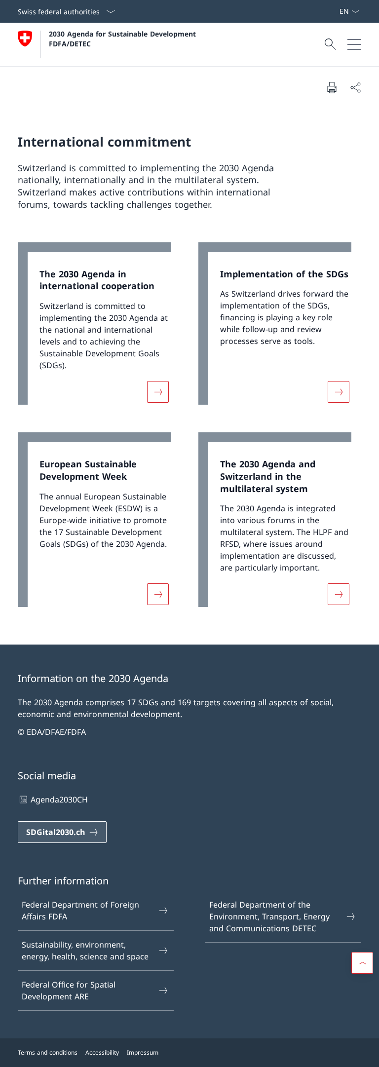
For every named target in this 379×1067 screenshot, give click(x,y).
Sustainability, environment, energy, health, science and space (85, 950)
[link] (99, 328)
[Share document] (355, 87)
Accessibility (102, 1052)
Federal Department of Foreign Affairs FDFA (80, 910)
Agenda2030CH (59, 799)
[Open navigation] (354, 44)
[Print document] (331, 87)
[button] (362, 963)
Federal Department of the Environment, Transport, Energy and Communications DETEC (269, 916)
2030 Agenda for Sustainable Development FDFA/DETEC (123, 38)
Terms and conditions (47, 1052)
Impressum (142, 1052)
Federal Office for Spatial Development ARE (68, 990)
